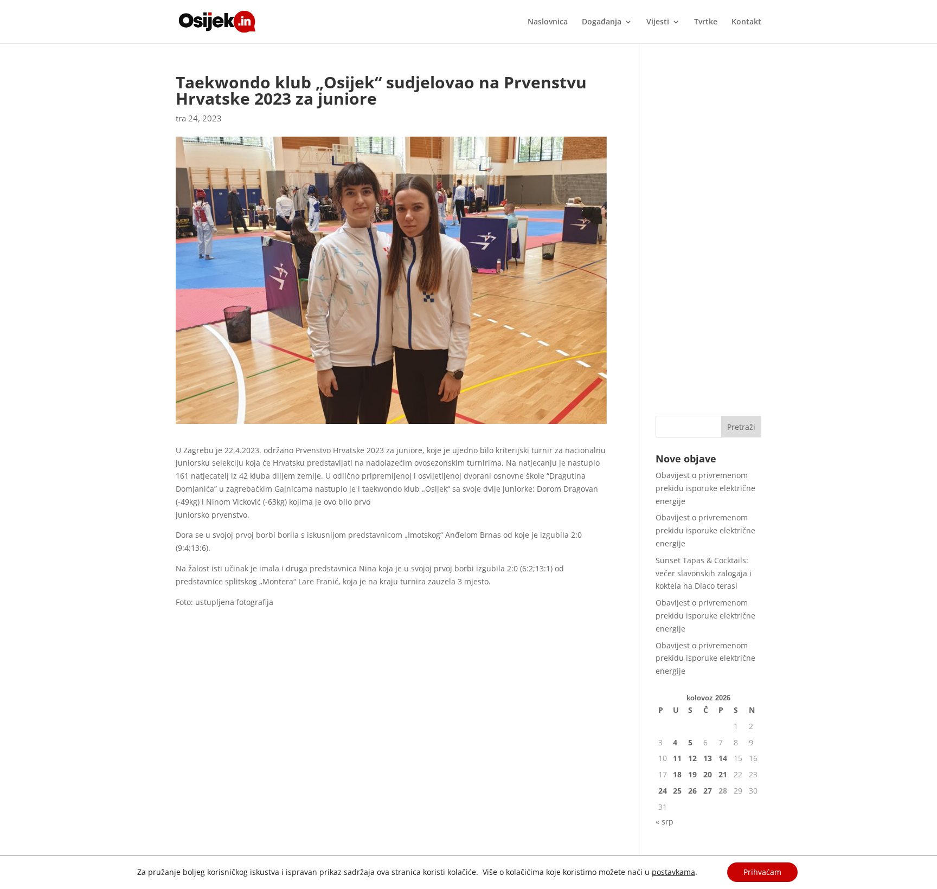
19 (692, 774)
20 (707, 774)
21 (722, 774)
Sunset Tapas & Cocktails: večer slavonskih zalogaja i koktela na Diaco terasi (704, 573)
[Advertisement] (708, 237)
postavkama (673, 872)
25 (677, 790)
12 (692, 758)
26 (692, 790)
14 (722, 758)
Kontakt (746, 22)
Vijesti (657, 22)
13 (707, 758)
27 (707, 790)
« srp (664, 821)
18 (677, 774)
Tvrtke (705, 22)
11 (677, 758)
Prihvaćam (762, 872)
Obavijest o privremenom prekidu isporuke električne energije (705, 488)
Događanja (601, 22)
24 (662, 790)
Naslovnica (548, 22)
